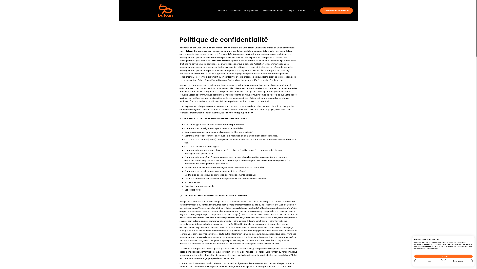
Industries (235, 10)
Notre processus (251, 10)
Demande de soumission (336, 10)
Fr (311, 10)
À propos (291, 10)
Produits (221, 10)
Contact (302, 10)
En (312, 17)
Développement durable (272, 10)
